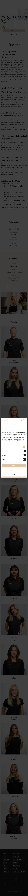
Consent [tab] (5, 424)
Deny (14, 474)
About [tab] (22, 424)
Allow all (14, 465)
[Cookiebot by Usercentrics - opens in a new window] (20, 420)
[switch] (24, 451)
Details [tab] (14, 424)
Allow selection (14, 470)
